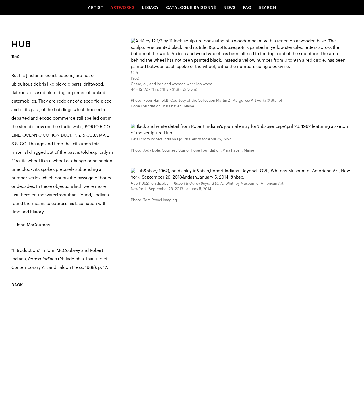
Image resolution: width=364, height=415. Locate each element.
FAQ (247, 8)
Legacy (150, 8)
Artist (95, 8)
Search (267, 8)
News (229, 8)
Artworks (122, 8)
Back (17, 285)
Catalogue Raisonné (191, 8)
